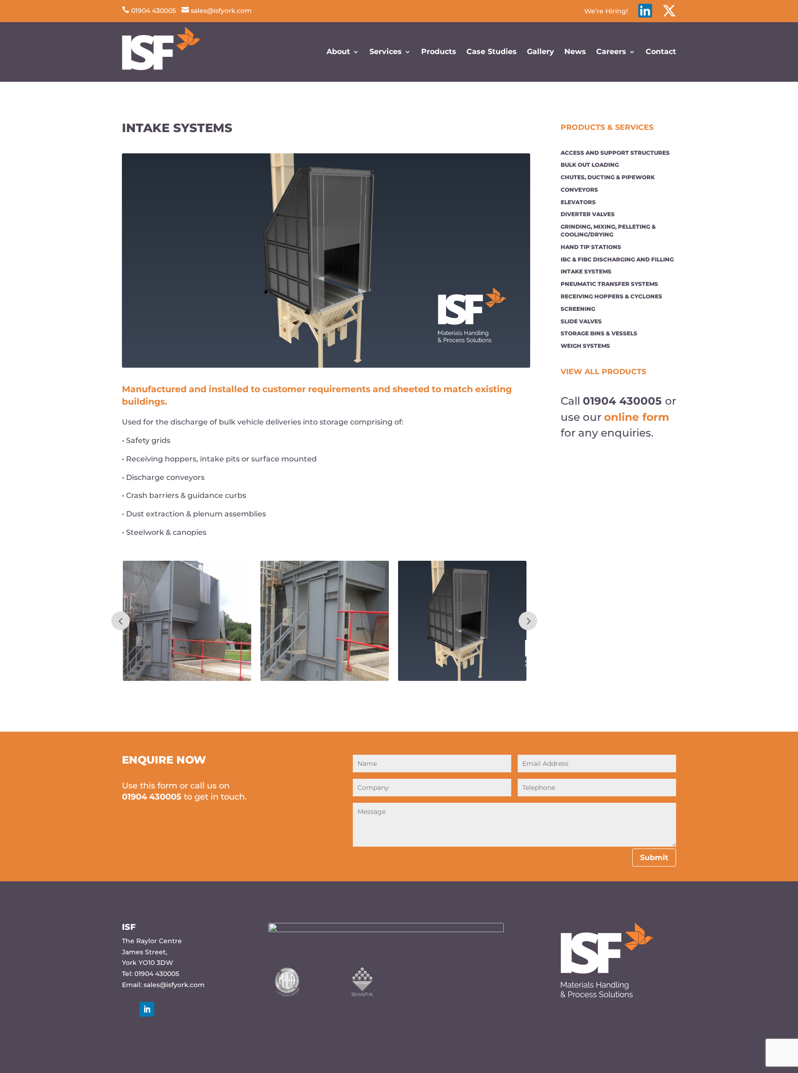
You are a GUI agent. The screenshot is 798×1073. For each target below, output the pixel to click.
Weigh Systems (585, 345)
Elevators (578, 202)
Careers (611, 51)
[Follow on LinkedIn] (146, 1009)
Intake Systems (586, 271)
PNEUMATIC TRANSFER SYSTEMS (609, 283)
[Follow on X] (129, 1009)
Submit (654, 857)
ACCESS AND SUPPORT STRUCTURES (615, 152)
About (338, 51)
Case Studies (491, 51)
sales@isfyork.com (216, 10)
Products (438, 51)
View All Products (603, 371)
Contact (661, 51)
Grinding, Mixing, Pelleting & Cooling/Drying (608, 230)
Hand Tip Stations (591, 246)
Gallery (540, 51)
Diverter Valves (588, 214)
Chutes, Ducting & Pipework (608, 177)
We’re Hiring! (606, 11)
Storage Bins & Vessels (599, 333)
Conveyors (579, 189)
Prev (120, 621)
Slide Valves (581, 321)
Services (385, 51)
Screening (578, 308)
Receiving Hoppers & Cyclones (611, 296)
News (575, 51)
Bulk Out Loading (590, 164)
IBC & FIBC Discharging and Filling (617, 259)
